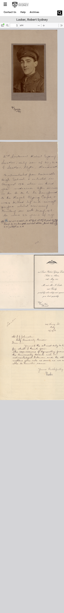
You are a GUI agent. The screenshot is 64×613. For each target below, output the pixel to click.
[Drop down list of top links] (6, 4)
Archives (34, 12)
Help (23, 12)
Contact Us (10, 12)
